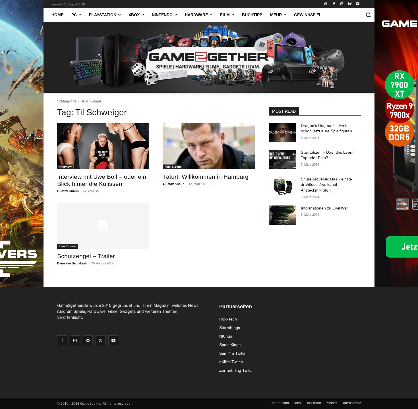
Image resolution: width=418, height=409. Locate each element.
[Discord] (326, 4)
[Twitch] (349, 4)
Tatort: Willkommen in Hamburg (206, 176)
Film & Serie (173, 166)
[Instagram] (342, 4)
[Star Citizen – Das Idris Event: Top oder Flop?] (282, 159)
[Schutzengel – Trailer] (103, 226)
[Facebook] (334, 4)
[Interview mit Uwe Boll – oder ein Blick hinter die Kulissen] (103, 146)
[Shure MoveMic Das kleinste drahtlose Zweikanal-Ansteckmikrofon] (282, 186)
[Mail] (88, 340)
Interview (65, 166)
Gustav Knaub (68, 191)
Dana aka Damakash (72, 263)
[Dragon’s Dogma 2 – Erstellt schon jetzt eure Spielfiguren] (282, 132)
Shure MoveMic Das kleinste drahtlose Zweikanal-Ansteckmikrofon (326, 184)
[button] (368, 15)
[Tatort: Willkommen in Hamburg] (209, 146)
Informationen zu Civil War (324, 208)
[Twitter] (100, 340)
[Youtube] (357, 4)
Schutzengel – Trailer (86, 256)
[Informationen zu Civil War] (282, 215)
